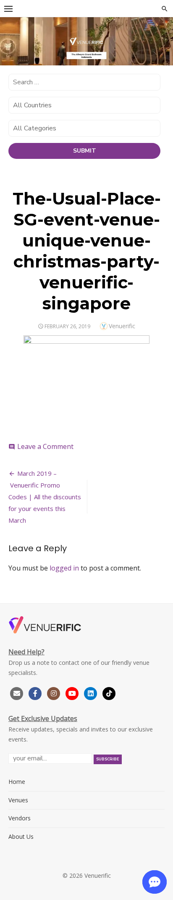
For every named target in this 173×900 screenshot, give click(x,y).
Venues (18, 800)
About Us (21, 836)
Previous (10, 40)
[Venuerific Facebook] (35, 692)
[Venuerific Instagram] (54, 692)
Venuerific (122, 326)
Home (16, 782)
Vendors (19, 818)
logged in (64, 568)
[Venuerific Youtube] (73, 692)
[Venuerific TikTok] (109, 692)
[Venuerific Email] (16, 692)
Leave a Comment (45, 446)
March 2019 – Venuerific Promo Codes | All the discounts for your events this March (44, 496)
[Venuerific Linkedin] (91, 692)
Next (162, 40)
